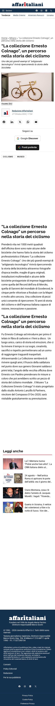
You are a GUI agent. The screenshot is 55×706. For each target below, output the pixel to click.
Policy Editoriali (10, 669)
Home (4, 38)
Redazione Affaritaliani (22, 111)
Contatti (7, 664)
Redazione (8, 673)
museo (21, 157)
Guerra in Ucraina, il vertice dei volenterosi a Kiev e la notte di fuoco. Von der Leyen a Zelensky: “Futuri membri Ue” (38, 507)
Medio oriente (19, 15)
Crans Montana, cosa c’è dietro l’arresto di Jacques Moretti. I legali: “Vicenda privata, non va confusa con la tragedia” (37, 493)
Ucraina (50, 15)
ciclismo (8, 157)
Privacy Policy (27, 696)
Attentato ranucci (36, 15)
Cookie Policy (27, 700)
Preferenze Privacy (27, 704)
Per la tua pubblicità (12, 677)
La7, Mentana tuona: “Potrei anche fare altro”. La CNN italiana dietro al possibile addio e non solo (38, 464)
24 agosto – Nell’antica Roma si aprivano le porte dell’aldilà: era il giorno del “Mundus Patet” (37, 478)
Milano (12, 38)
